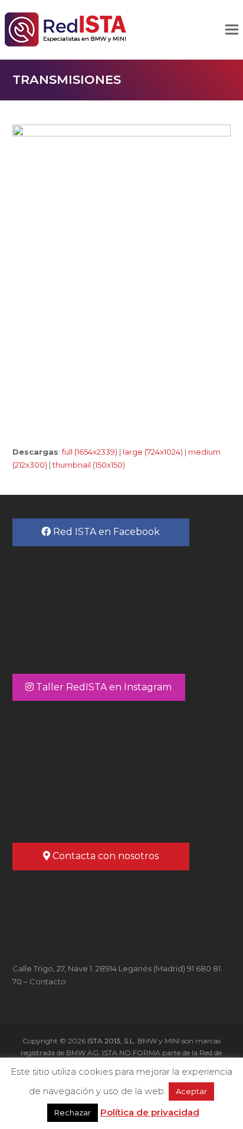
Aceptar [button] (191, 1091)
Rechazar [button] (72, 1112)
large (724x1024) (153, 451)
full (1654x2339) (89, 451)
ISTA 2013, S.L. (111, 1040)
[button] (231, 30)
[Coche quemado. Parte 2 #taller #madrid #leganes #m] (121, 769)
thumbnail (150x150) (88, 464)
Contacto (47, 981)
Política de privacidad (149, 1112)
